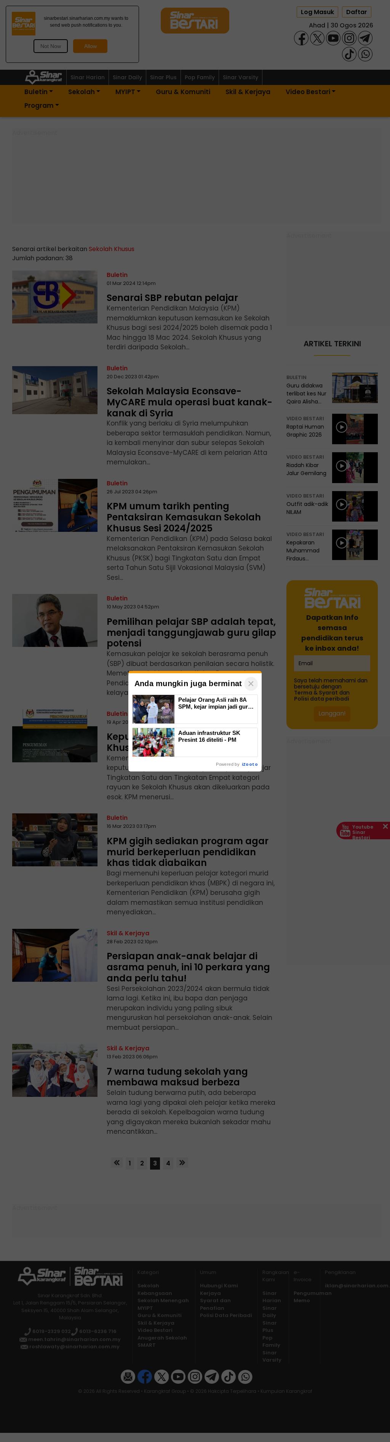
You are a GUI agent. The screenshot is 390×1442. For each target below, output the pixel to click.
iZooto (250, 764)
